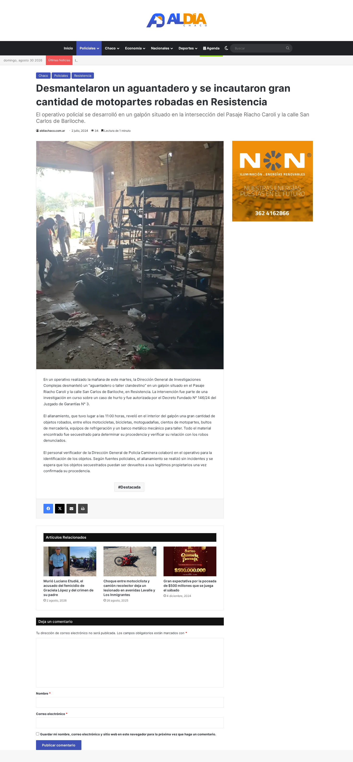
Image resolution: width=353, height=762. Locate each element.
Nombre (43, 693)
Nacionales (160, 48)
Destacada (130, 487)
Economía (133, 48)
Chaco (110, 48)
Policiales (88, 48)
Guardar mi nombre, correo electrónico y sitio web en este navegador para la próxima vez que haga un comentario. (128, 734)
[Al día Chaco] (176, 20)
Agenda (212, 48)
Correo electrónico (51, 714)
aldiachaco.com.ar (52, 130)
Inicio (68, 48)
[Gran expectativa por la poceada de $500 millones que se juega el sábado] (190, 561)
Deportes (186, 48)
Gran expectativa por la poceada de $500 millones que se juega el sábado (190, 585)
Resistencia (82, 75)
